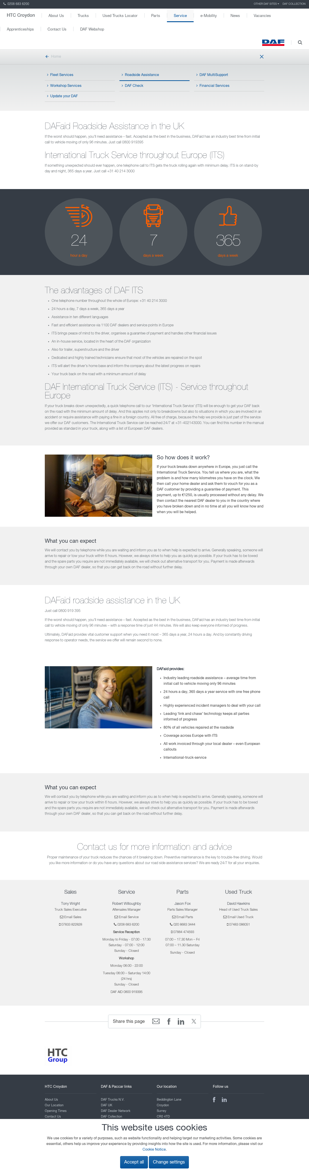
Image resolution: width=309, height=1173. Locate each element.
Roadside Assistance (142, 75)
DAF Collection (294, 4)
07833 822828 (71, 924)
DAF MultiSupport (214, 75)
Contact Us (57, 29)
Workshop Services (65, 86)
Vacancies (262, 15)
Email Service (129, 917)
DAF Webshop (92, 29)
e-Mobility (208, 15)
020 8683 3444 (184, 924)
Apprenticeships (20, 29)
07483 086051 (239, 924)
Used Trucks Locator (120, 15)
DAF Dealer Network (115, 1111)
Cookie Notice (154, 1150)
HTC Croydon (21, 15)
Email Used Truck (241, 917)
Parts (155, 15)
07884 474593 (183, 932)
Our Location (54, 1105)
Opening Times (56, 1111)
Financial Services (214, 86)
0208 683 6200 (18, 4)
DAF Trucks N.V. (113, 1099)
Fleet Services (61, 75)
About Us (56, 15)
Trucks (83, 15)
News (235, 15)
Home (56, 57)
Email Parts (184, 917)
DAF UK (106, 1105)
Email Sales (72, 917)
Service (180, 15)
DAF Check (134, 86)
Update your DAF (64, 96)
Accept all (134, 1162)
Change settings (169, 1162)
